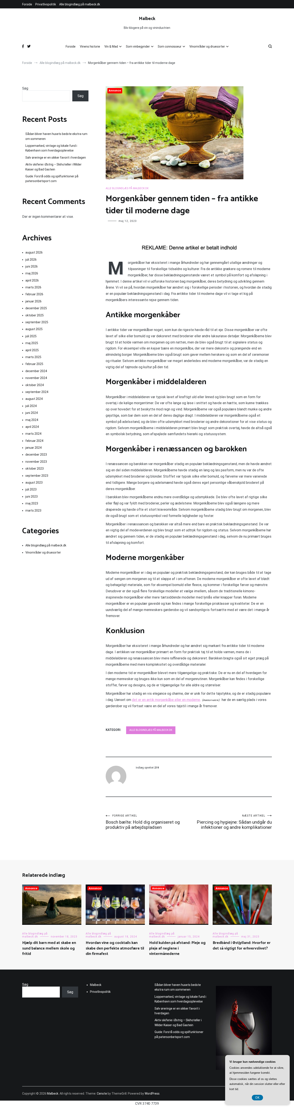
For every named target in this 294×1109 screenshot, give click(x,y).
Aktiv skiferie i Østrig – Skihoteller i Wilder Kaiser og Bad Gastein (53, 167)
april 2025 (32, 350)
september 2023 (36, 475)
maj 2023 (31, 503)
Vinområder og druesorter (207, 46)
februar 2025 (34, 364)
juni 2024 (31, 413)
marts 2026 (33, 287)
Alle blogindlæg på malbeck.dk (79, 4)
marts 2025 (33, 357)
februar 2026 (34, 294)
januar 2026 (33, 301)
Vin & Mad (111, 46)
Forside (27, 4)
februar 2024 (34, 440)
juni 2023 (31, 496)
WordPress (152, 1093)
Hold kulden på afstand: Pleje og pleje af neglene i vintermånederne (177, 948)
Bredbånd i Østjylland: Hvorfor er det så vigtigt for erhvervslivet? (242, 945)
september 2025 (36, 322)
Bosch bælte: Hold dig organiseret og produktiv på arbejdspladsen (143, 822)
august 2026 (34, 252)
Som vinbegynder (138, 46)
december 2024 (36, 371)
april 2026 (32, 280)
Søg (25, 88)
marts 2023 (33, 510)
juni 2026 (31, 266)
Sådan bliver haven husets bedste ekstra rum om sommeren (56, 136)
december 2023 (36, 454)
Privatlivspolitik (45, 4)
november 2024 (36, 378)
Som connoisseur (169, 46)
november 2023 (36, 461)
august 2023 (34, 482)
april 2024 (32, 426)
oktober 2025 (34, 315)
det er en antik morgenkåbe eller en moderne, (166, 700)
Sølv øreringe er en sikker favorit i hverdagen (55, 157)
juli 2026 (31, 259)
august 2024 (34, 399)
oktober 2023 (34, 468)
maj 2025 (31, 343)
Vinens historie (90, 46)
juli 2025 (31, 336)
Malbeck (147, 18)
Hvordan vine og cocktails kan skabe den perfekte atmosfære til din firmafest (115, 948)
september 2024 (36, 392)
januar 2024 (33, 447)
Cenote (102, 1093)
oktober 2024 (34, 385)
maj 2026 (31, 273)
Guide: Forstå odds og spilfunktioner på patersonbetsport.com (51, 179)
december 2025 (36, 308)
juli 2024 (31, 406)
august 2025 (34, 329)
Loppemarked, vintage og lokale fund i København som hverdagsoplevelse (51, 148)
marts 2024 (33, 433)
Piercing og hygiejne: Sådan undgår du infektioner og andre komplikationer (234, 822)
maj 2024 (31, 420)
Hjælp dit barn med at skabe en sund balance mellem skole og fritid (49, 948)
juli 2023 (31, 489)
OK (257, 1097)
